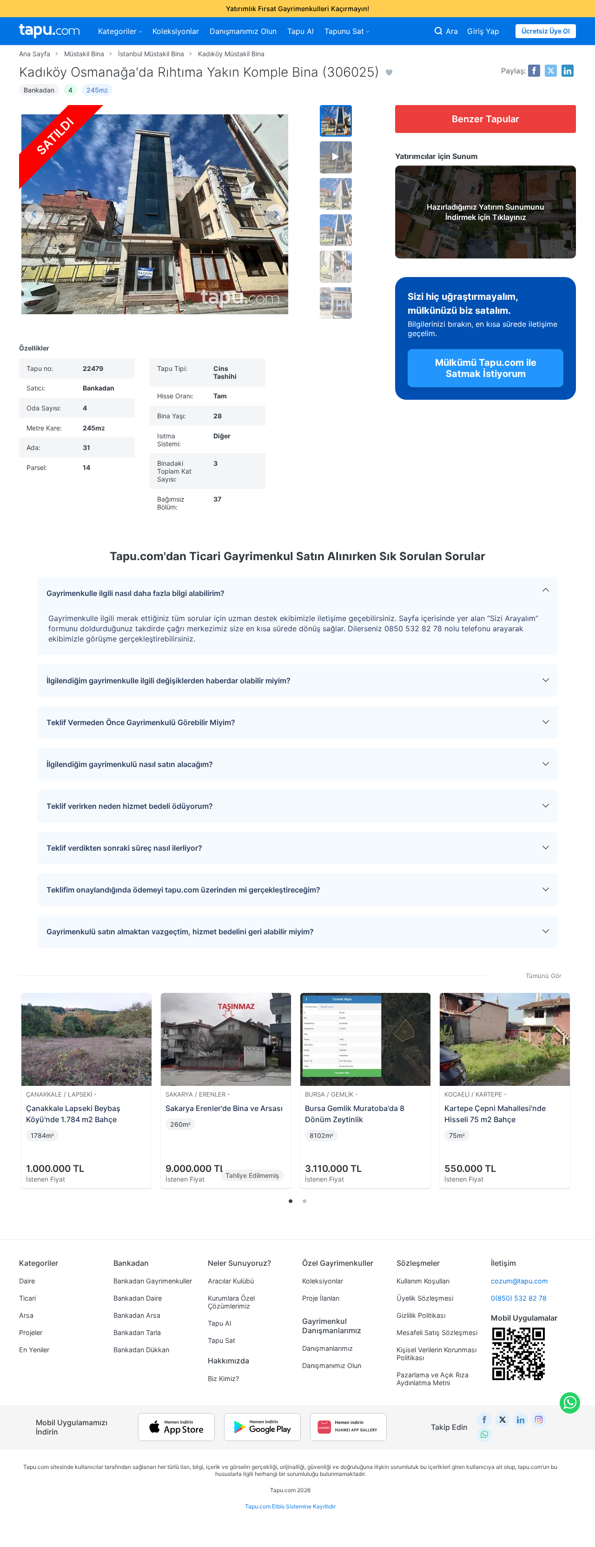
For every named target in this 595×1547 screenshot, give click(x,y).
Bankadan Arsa (136, 1315)
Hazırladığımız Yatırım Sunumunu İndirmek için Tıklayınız (485, 212)
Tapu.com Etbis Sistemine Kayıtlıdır (290, 1506)
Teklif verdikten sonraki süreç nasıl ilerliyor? (124, 848)
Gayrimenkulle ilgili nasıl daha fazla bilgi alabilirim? (135, 593)
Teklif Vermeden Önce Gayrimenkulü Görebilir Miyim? (140, 722)
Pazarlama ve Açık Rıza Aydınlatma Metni (433, 1379)
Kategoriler (117, 31)
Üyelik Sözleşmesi (425, 1298)
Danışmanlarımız (327, 1348)
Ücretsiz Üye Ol (546, 31)
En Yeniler (34, 1350)
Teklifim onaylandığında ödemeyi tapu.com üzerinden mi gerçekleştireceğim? (183, 889)
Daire (27, 1281)
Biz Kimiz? (223, 1378)
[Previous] (29, 1079)
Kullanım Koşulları (423, 1281)
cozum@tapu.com (519, 1281)
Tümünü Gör (544, 975)
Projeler (30, 1332)
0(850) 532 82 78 (519, 1298)
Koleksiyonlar (175, 31)
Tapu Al (300, 31)
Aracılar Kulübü (231, 1281)
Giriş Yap (483, 31)
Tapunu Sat (344, 31)
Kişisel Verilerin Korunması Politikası (436, 1354)
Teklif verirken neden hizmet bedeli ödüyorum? (129, 806)
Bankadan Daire (137, 1298)
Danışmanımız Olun (243, 31)
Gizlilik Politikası (421, 1315)
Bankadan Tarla (137, 1332)
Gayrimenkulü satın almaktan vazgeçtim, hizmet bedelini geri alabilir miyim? (180, 931)
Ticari (27, 1298)
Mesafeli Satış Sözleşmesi (437, 1332)
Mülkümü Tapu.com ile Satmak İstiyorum (485, 368)
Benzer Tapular (485, 119)
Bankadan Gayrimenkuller (152, 1281)
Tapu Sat (221, 1340)
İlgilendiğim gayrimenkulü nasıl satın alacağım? (129, 764)
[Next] (565, 1079)
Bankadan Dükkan (141, 1350)
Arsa (26, 1315)
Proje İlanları (320, 1298)
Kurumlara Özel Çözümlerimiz (231, 1302)
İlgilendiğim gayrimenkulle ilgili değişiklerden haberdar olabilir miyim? (168, 680)
